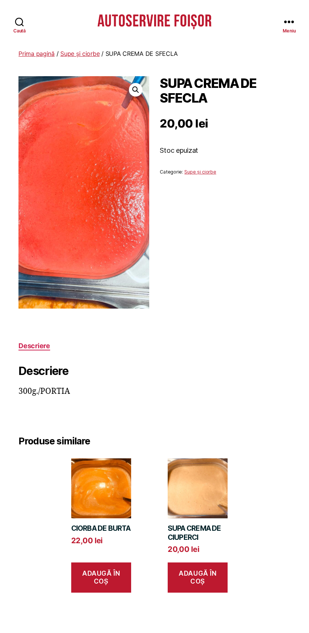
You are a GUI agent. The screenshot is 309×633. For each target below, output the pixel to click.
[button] (135, 90)
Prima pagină (36, 53)
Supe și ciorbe (79, 53)
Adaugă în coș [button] (101, 577)
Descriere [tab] (34, 346)
